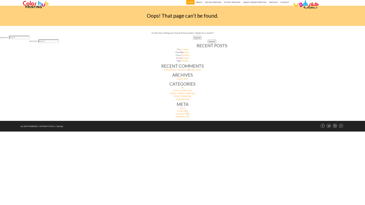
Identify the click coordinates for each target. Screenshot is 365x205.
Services (273, 2)
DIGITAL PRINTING (182, 90)
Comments (182, 113)
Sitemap (60, 126)
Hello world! (195, 69)
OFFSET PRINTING (182, 96)
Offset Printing (232, 2)
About (199, 2)
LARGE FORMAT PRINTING (182, 93)
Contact (284, 2)
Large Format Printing (255, 2)
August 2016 (182, 78)
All (182, 87)
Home (190, 2)
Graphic (182, 49)
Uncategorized (182, 99)
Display (182, 58)
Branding (182, 55)
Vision (182, 52)
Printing (182, 61)
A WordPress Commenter (175, 69)
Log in (182, 108)
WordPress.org (182, 116)
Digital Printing (213, 2)
